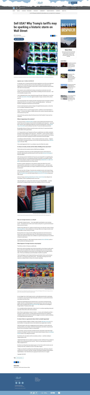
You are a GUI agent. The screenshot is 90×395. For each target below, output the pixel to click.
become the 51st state (42, 173)
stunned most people (47, 153)
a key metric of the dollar (26, 96)
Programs (29, 10)
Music (18, 10)
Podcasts (36, 10)
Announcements (38, 379)
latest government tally (34, 304)
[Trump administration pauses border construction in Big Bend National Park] (64, 97)
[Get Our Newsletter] (68, 27)
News (14, 10)
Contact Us (37, 378)
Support (58, 10)
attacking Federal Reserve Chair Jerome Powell (34, 177)
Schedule (24, 10)
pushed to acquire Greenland (36, 171)
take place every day (46, 321)
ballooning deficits (21, 229)
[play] (14, 8)
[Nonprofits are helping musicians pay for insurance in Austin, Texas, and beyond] (64, 65)
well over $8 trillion (45, 239)
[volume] (17, 8)
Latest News (63, 61)
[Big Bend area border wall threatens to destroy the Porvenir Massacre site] (64, 86)
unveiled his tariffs (29, 121)
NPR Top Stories (19, 357)
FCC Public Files (37, 380)
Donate (74, 2)
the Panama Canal (23, 173)
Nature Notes (68, 50)
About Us (64, 10)
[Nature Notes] (68, 42)
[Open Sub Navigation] (15, 10)
